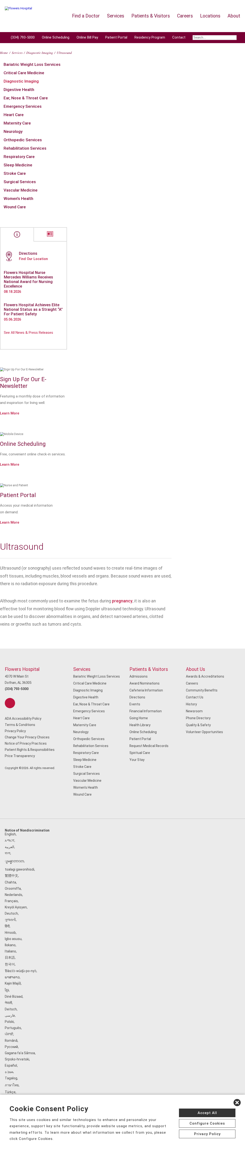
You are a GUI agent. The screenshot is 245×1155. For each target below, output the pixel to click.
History (191, 704)
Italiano (10, 951)
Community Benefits (201, 690)
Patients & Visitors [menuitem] (150, 16)
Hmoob (10, 932)
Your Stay (137, 760)
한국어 (10, 964)
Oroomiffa (13, 888)
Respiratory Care (19, 156)
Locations (210, 16)
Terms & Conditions (20, 725)
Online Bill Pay (87, 37)
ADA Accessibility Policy (23, 718)
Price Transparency (20, 756)
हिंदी (7, 926)
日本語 (10, 957)
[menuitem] (214, 37)
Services (17, 52)
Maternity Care (17, 123)
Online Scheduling (55, 37)
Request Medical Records (148, 746)
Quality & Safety (198, 725)
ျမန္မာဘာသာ (14, 861)
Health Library (139, 725)
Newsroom (194, 711)
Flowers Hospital (22, 669)
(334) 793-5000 (23, 37)
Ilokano (10, 945)
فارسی (10, 1015)
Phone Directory (198, 718)
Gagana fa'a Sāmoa (20, 1053)
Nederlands (13, 895)
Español (11, 1065)
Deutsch (11, 913)
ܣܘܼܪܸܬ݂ (9, 1072)
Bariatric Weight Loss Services (32, 64)
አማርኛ (9, 840)
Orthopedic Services (23, 139)
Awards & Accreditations (205, 676)
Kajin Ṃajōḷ (13, 983)
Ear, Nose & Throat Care (26, 98)
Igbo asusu (13, 939)
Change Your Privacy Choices (27, 737)
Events (134, 704)
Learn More (9, 413)
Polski (9, 1022)
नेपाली (8, 1003)
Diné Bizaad (13, 996)
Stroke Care (15, 173)
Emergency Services (23, 106)
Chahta (10, 882)
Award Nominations (144, 683)
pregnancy (122, 601)
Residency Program (149, 37)
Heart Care (14, 114)
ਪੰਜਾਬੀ (9, 1034)
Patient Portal (116, 37)
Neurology (13, 131)
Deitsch (11, 1009)
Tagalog (11, 1078)
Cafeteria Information (146, 690)
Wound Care (15, 206)
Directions (137, 697)
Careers (192, 683)
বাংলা (7, 853)
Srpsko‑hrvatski (17, 1059)
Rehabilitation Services (25, 148)
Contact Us (194, 697)
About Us (195, 669)
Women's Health (18, 198)
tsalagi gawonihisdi (19, 869)
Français (11, 901)
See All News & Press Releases (28, 332)
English (10, 834)
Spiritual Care (139, 753)
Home (4, 52)
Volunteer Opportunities (204, 732)
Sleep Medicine (18, 165)
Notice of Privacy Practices (26, 743)
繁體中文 (11, 876)
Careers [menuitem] (185, 16)
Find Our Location (33, 259)
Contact (178, 37)
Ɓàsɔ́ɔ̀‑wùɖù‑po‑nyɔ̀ (20, 971)
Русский (11, 1047)
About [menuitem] (234, 16)
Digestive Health (19, 89)
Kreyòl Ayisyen (16, 907)
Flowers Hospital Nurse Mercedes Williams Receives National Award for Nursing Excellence (28, 279)
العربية (9, 847)
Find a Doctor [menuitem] (86, 16)
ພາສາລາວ (12, 977)
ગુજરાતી (10, 920)
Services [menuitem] (115, 16)
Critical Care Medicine (24, 72)
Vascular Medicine (21, 190)
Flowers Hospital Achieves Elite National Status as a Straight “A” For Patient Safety (33, 309)
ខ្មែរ (7, 990)
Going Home (138, 718)
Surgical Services (20, 181)
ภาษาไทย (12, 1085)
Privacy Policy (15, 731)
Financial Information (145, 711)
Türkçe (10, 1092)
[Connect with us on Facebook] (10, 703)
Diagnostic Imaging (39, 52)
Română (11, 1040)
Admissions (138, 676)
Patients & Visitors (148, 669)
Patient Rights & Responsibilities (30, 750)
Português (13, 1028)
